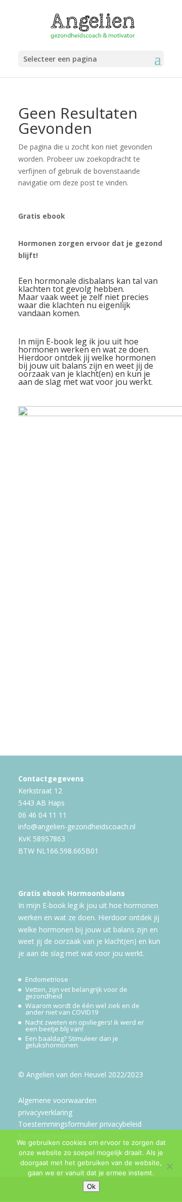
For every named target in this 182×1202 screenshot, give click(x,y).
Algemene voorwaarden (57, 1100)
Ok (91, 1186)
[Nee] (169, 1166)
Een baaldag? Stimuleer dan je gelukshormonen (71, 1041)
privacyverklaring (45, 1112)
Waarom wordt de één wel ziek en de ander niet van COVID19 (82, 1009)
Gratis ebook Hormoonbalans (71, 893)
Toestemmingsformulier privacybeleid (80, 1124)
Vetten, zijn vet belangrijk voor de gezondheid (76, 992)
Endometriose (46, 979)
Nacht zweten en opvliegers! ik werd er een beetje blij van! (84, 1025)
